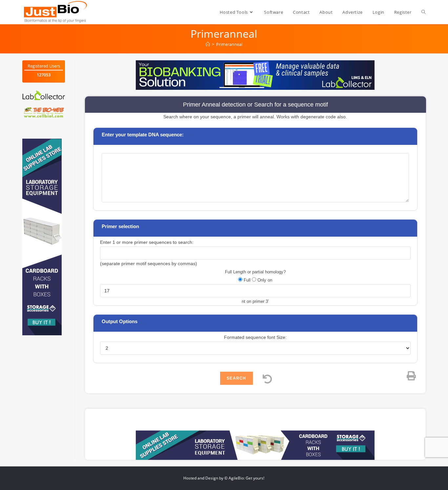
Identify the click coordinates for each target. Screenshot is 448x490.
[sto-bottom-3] (255, 444)
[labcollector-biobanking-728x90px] (255, 74)
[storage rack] (42, 237)
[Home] (208, 44)
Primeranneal (229, 44)
